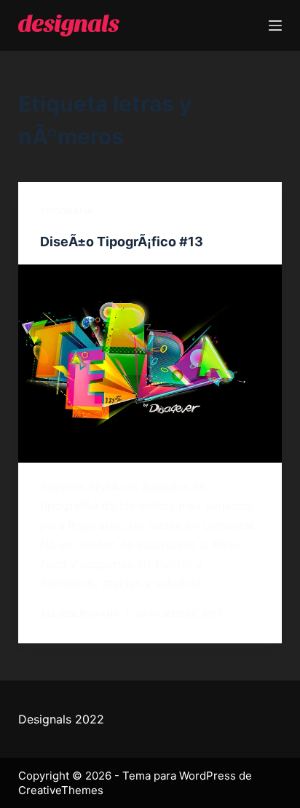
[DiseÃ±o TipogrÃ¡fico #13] (150, 363)
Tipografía (66, 210)
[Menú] (275, 25)
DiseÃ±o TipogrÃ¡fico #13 (121, 241)
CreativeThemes (60, 790)
